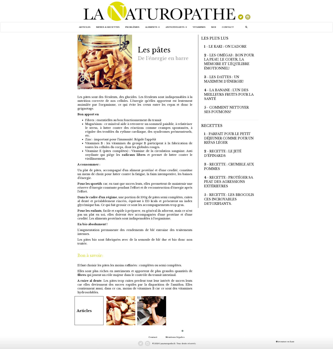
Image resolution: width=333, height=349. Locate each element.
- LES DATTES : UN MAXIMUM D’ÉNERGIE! (223, 79)
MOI (213, 27)
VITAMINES (199, 27)
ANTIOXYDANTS (175, 27)
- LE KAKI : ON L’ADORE (225, 46)
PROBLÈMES (132, 27)
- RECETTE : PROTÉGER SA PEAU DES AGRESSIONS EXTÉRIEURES (228, 181)
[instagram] (247, 11)
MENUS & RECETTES (107, 27)
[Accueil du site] (159, 11)
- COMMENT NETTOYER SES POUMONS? (226, 109)
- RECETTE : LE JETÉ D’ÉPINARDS (222, 153)
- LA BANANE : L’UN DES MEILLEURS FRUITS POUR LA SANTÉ (228, 94)
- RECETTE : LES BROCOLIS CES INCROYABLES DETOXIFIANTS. (229, 199)
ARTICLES (84, 27)
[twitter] (240, 11)
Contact (228, 27)
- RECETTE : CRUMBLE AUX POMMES (229, 166)
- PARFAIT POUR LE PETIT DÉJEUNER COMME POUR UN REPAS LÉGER (229, 138)
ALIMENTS (151, 27)
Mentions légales (175, 337)
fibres (81, 275)
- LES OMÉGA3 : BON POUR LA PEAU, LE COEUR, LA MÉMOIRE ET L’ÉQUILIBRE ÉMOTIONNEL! (229, 61)
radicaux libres (132, 155)
